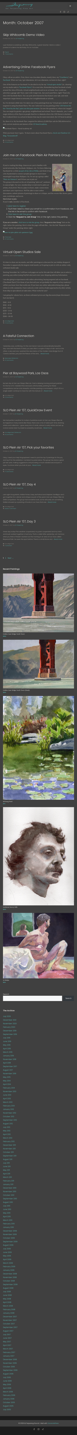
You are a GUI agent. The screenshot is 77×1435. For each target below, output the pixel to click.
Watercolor (15, 358)
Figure (7, 52)
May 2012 (6, 1131)
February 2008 (9, 1309)
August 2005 (8, 1406)
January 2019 (8, 1056)
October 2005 (9, 1402)
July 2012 (6, 1127)
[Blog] (68, 12)
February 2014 (9, 1088)
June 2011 (7, 1166)
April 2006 (7, 1388)
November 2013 (9, 1091)
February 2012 (9, 1141)
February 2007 (9, 1352)
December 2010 (9, 1188)
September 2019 (10, 1034)
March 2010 (7, 1220)
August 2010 (8, 1202)
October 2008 (9, 1281)
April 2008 (7, 1302)
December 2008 (10, 1274)
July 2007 (7, 1334)
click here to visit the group (29, 222)
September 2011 (9, 1156)
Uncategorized (9, 321)
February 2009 (9, 1266)
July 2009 (7, 1249)
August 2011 (7, 1159)
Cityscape (8, 237)
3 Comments (9, 397)
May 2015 (7, 1077)
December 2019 (9, 1030)
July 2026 (7, 1016)
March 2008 (8, 1306)
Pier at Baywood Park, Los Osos (25, 373)
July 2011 (6, 1163)
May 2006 (7, 1384)
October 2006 (9, 1366)
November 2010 (9, 1191)
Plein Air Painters (10, 179)
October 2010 (8, 1195)
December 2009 (10, 1231)
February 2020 (9, 1027)
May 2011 (6, 1170)
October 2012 (8, 1116)
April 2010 (7, 1216)
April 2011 (6, 1173)
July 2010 (6, 1206)
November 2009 (10, 1234)
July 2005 (7, 1409)
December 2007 (10, 1316)
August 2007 (8, 1331)
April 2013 (7, 1098)
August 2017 (8, 1070)
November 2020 (10, 1023)
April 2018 (7, 1063)
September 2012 (10, 1120)
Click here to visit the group (19, 214)
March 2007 (8, 1349)
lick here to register (17, 206)
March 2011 (7, 1177)
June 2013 (7, 1095)
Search (6, 994)
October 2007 (9, 1324)
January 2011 (8, 1184)
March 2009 (8, 1263)
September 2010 (10, 1198)
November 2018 (9, 1059)
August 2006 (8, 1374)
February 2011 (8, 1181)
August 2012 (8, 1123)
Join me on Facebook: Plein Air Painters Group (37, 155)
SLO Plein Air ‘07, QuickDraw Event (27, 410)
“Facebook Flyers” (25, 87)
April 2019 (7, 1048)
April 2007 (7, 1345)
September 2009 (10, 1241)
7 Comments (9, 54)
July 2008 (7, 1291)
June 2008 (7, 1295)
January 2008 (8, 1313)
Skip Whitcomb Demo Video (23, 35)
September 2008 (10, 1284)
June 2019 (7, 1041)
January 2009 (8, 1270)
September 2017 (10, 1066)
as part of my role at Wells (28, 171)
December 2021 (9, 1020)
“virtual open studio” (54, 84)
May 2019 (6, 1045)
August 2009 (8, 1245)
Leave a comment (10, 508)
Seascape (8, 358)
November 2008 (10, 1277)
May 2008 (7, 1299)
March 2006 (8, 1392)
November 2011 (9, 1148)
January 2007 (8, 1356)
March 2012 (7, 1138)
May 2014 (7, 1081)
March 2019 (7, 1052)
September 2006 (10, 1370)
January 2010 (8, 1227)
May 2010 (6, 1213)
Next (11, 558)
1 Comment (8, 545)
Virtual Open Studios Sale (22, 252)
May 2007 (7, 1341)
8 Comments (9, 434)
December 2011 (9, 1145)
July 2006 (7, 1377)
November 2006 (10, 1363)
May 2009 (7, 1256)
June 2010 (7, 1209)
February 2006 (9, 1395)
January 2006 (8, 1399)
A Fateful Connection (18, 336)
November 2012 (9, 1113)
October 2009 (9, 1238)
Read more (45, 354)
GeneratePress (53, 1423)
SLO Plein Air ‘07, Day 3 (19, 521)
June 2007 (7, 1338)
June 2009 (7, 1252)
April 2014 (7, 1084)
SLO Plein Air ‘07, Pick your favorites (28, 447)
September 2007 (10, 1327)
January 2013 (8, 1109)
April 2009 (7, 1259)
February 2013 (9, 1106)
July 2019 (6, 1038)
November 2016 (9, 1073)
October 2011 (8, 1152)
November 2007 (10, 1320)
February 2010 (9, 1223)
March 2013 (7, 1102)
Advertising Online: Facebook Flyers (29, 67)
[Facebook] (60, 12)
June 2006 (7, 1381)
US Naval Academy (40, 124)
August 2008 (8, 1288)
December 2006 (10, 1359)
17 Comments (9, 471)
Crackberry (64, 77)
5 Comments (9, 142)
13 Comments (9, 360)
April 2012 (7, 1134)
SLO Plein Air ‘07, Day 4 (19, 484)
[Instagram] (64, 12)
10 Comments (9, 239)
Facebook (6, 80)
